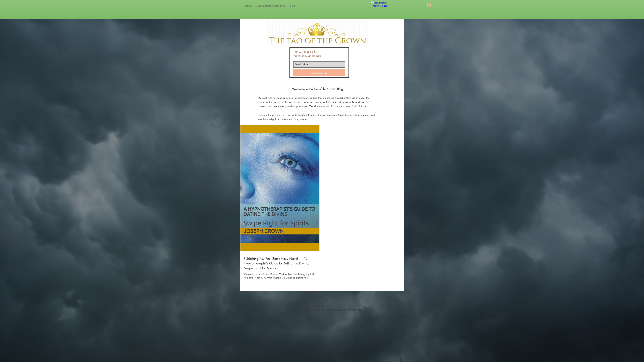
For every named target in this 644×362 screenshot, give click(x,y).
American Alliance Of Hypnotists (343, 309)
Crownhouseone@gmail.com (335, 114)
